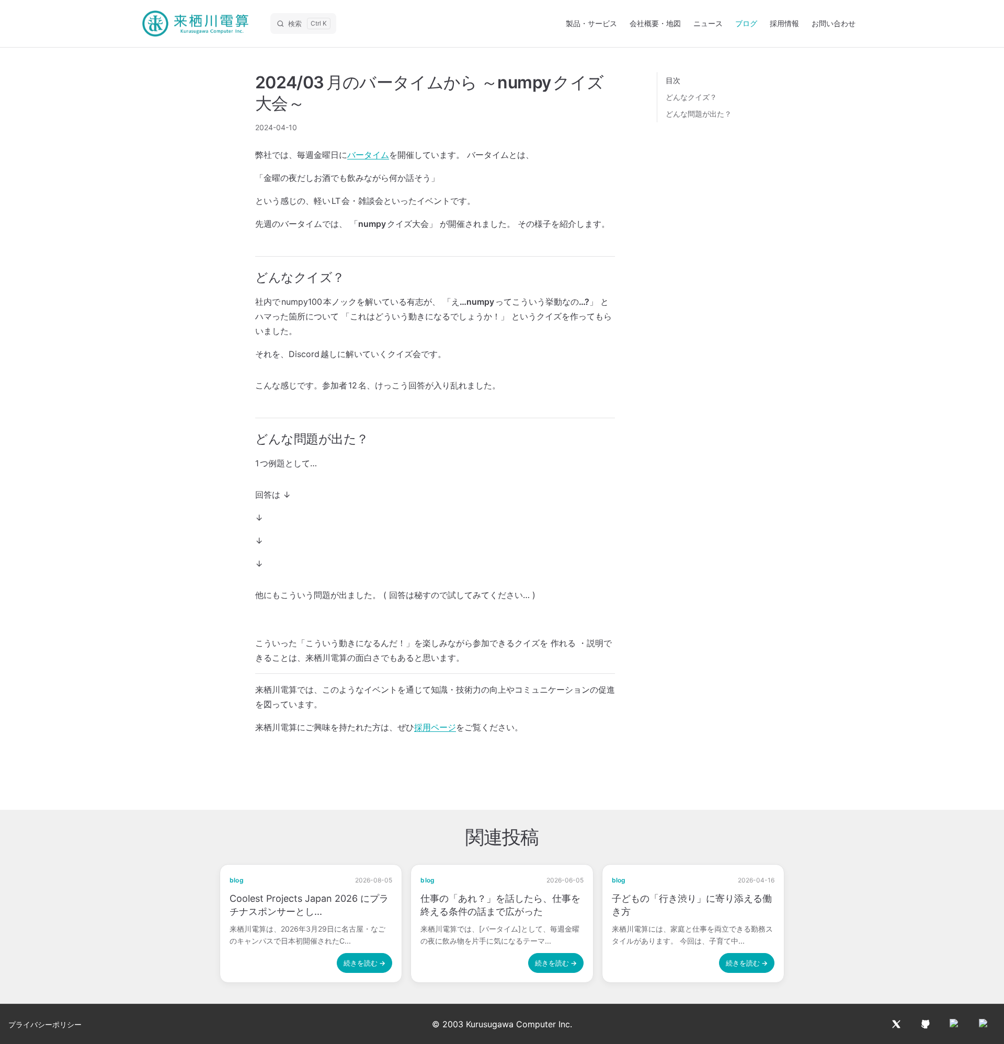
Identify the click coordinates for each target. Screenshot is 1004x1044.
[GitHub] (925, 1024)
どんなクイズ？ (691, 97)
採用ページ (435, 727)
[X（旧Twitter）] (896, 1024)
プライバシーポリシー (45, 1024)
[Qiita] (954, 1024)
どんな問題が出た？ (699, 113)
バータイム (368, 155)
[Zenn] (984, 1024)
